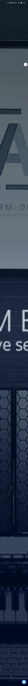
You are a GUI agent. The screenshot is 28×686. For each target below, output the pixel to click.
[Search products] (26, 64)
